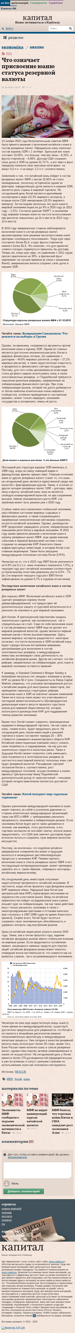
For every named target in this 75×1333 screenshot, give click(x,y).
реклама (7, 1212)
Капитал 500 (8, 8)
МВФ (10, 1079)
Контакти (7, 1216)
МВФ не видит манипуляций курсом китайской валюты (37, 1118)
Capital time (56, 3)
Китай (18, 1079)
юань (27, 1079)
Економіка (12, 47)
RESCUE (20, 1071)
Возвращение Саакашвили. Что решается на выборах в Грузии (35, 335)
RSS (9, 53)
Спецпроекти (38, 3)
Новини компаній (11, 1208)
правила (7, 1220)
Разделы (15, 37)
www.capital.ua (56, 1261)
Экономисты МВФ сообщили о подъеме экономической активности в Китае (13, 1121)
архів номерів (19, 3)
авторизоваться (17, 1157)
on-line (5, 3)
